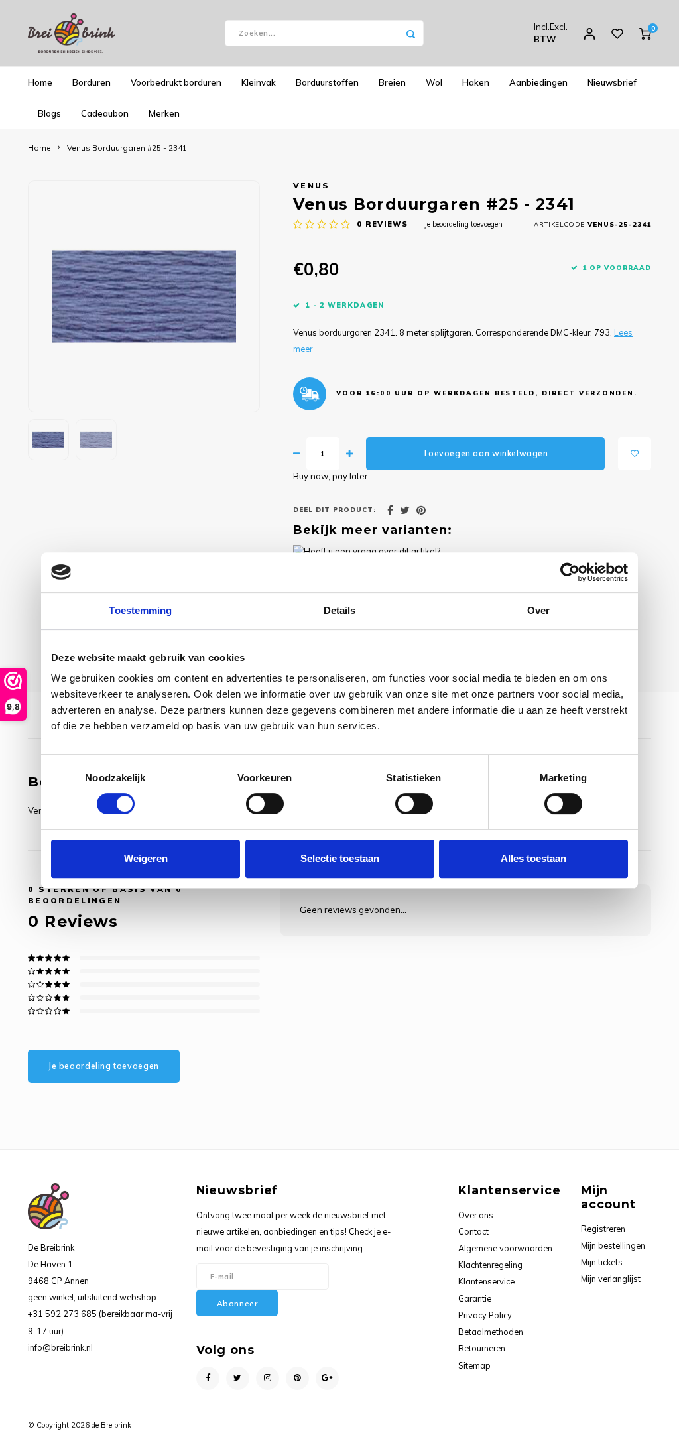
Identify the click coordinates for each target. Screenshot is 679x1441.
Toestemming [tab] (140, 610)
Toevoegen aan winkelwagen (485, 453)
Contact (473, 1231)
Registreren (603, 1228)
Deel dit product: (334, 509)
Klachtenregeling (490, 1264)
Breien (392, 82)
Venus (311, 185)
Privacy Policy (485, 1315)
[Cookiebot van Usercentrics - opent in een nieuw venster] (570, 572)
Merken (164, 113)
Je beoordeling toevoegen (463, 224)
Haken (475, 82)
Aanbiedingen (538, 82)
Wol (434, 82)
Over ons (475, 1215)
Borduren (91, 82)
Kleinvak (258, 82)
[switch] (265, 803)
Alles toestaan (533, 858)
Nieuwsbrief (612, 82)
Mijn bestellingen (613, 1245)
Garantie (474, 1298)
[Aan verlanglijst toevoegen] (634, 453)
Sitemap (474, 1365)
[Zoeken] (410, 33)
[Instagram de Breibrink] (267, 1378)
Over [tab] (538, 610)
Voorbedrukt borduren (176, 82)
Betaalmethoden (490, 1331)
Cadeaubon (105, 113)
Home (40, 82)
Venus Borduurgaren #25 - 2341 (127, 148)
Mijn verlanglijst (611, 1278)
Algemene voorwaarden (505, 1248)
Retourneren (481, 1348)
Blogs (49, 113)
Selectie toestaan (339, 858)
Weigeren (146, 858)
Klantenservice (486, 1281)
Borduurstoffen (327, 82)
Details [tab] (340, 610)
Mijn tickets (602, 1262)
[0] (645, 33)
